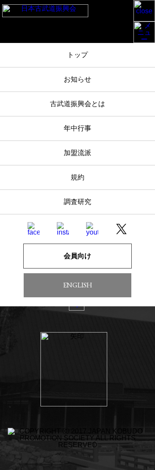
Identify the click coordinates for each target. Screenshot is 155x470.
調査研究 (77, 201)
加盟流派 (77, 152)
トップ (77, 54)
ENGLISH (77, 285)
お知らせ (77, 79)
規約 (77, 177)
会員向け (77, 255)
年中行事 (77, 128)
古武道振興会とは (77, 103)
